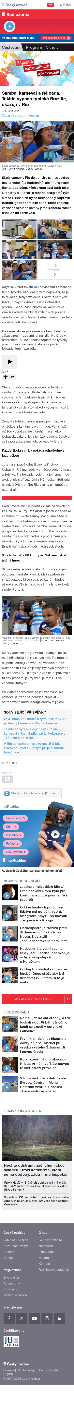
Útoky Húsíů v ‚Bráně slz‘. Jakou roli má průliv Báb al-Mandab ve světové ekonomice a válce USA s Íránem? (35, 1186)
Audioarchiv (12, 1283)
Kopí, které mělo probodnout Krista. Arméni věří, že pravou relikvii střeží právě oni (44, 1063)
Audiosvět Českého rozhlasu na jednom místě (32, 870)
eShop (8, 1258)
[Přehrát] (9, 362)
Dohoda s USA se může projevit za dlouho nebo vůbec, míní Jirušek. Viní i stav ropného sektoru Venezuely (36, 1201)
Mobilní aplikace (15, 1295)
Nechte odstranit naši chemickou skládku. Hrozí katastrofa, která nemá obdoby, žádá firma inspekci (35, 1170)
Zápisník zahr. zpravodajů (20, 116)
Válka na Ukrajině (16, 1240)
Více (52, 47)
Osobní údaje (27, 1370)
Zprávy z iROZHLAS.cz (23, 1111)
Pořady (11, 844)
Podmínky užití (49, 1370)
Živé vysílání (14, 852)
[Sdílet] (12, 377)
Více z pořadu (16, 1012)
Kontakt (44, 1264)
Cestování (11, 47)
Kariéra (44, 1258)
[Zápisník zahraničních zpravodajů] (37, 68)
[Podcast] (5, 377)
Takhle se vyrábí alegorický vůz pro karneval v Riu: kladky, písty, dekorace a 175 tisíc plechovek (35, 733)
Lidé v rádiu (47, 1252)
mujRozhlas (11, 807)
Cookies (8, 1370)
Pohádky (12, 835)
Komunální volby (16, 1246)
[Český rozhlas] (14, 4)
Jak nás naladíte (50, 1240)
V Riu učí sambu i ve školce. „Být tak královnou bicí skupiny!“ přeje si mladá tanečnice (34, 748)
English (8, 1374)
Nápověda (46, 1246)
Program (34, 47)
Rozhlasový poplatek (54, 1270)
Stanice (9, 1252)
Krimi (9, 827)
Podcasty (10, 1289)
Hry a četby (14, 818)
